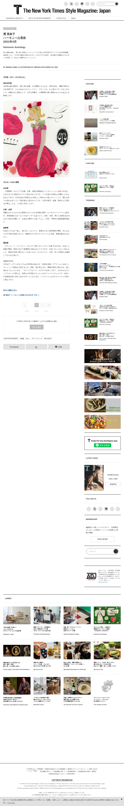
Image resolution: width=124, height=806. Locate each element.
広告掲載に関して (45, 771)
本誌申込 (113, 484)
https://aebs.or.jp (103, 582)
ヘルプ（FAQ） (33, 771)
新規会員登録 (102, 539)
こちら (108, 580)
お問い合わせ (93, 769)
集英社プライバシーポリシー (77, 769)
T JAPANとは (31, 769)
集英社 (94, 771)
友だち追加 (36, 327)
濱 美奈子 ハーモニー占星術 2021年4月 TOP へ (21, 295)
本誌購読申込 (71, 771)
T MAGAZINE (70, 774)
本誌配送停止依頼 (84, 771)
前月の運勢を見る (10, 290)
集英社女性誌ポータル (56, 774)
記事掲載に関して (59, 771)
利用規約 (40, 769)
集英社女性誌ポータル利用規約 (55, 769)
